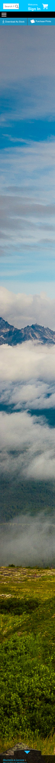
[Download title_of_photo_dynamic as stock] (14, 21)
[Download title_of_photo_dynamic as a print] (41, 21)
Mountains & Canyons (13, 759)
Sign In (34, 8)
